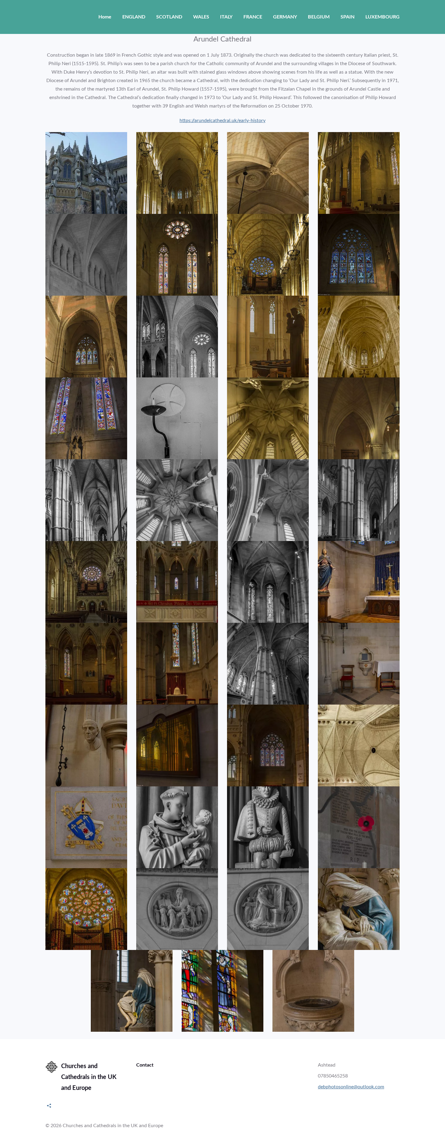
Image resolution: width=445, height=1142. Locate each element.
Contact (144, 1065)
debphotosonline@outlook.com (351, 1086)
